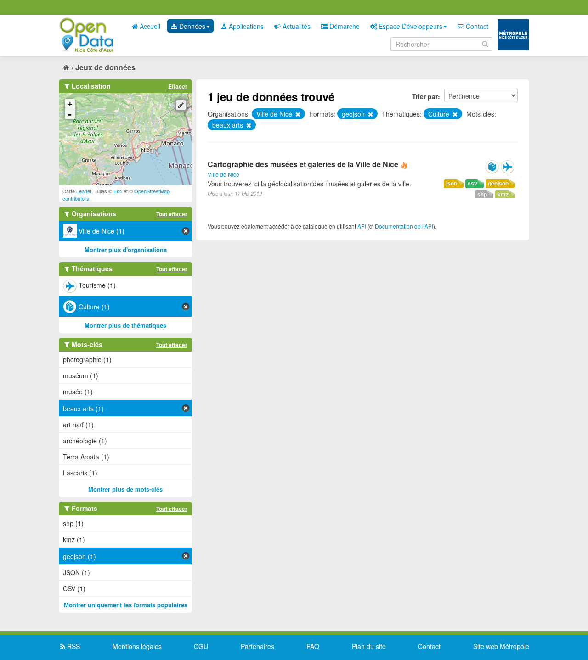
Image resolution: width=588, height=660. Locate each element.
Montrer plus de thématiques (125, 325)
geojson (498, 183)
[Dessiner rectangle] (181, 105)
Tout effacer (171, 214)
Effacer (177, 86)
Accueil (149, 26)
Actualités (296, 26)
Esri (117, 191)
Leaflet (83, 191)
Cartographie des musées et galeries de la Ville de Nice (303, 164)
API (361, 226)
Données (191, 26)
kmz (503, 194)
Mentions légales (137, 646)
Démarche (344, 26)
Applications (245, 26)
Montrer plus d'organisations (126, 249)
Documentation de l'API (404, 226)
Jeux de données (105, 67)
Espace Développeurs (409, 26)
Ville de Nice (223, 174)
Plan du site (369, 646)
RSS (72, 646)
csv (472, 183)
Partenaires (257, 646)
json (451, 183)
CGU (201, 646)
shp (482, 194)
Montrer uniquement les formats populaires (125, 604)
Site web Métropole (501, 646)
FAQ (312, 646)
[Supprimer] (297, 114)
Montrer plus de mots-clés (125, 489)
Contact (476, 26)
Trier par (425, 96)
